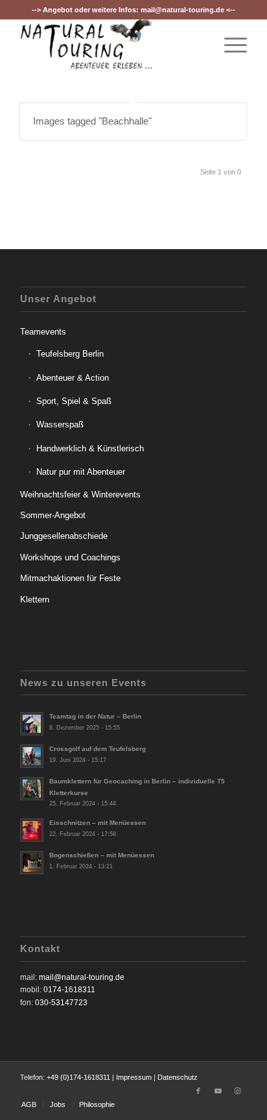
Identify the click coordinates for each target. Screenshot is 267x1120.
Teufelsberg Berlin (70, 354)
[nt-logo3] (111, 45)
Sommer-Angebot (53, 515)
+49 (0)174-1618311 (78, 1077)
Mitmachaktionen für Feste (70, 578)
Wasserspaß (60, 424)
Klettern (34, 599)
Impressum (134, 1077)
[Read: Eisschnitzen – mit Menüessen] (31, 830)
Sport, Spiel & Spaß (73, 401)
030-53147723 (61, 1002)
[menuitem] (229, 45)
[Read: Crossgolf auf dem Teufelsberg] (31, 756)
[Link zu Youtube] (217, 1091)
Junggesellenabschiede (64, 536)
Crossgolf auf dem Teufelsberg (97, 748)
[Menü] (229, 45)
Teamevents (43, 332)
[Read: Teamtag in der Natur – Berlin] (31, 723)
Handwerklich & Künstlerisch (90, 448)
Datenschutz (177, 1077)
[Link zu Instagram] (237, 1091)
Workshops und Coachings (70, 557)
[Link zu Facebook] (198, 1091)
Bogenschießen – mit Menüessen (101, 855)
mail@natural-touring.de (182, 10)
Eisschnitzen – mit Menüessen (97, 822)
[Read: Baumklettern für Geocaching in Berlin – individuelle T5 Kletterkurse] (31, 788)
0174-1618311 (69, 989)
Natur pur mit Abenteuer (80, 472)
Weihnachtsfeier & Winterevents (80, 494)
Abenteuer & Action (72, 378)
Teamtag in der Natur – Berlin (95, 716)
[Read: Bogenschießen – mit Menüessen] (31, 862)
